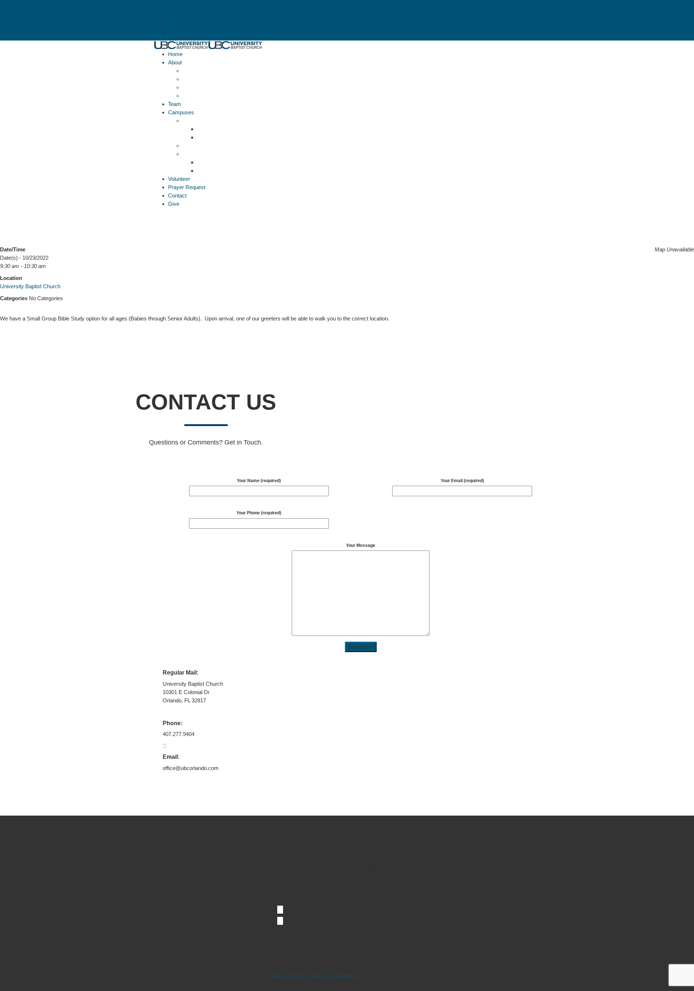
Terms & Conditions (333, 976)
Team (174, 104)
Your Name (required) (259, 480)
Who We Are (197, 96)
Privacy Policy (288, 976)
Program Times (215, 137)
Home (175, 54)
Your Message (360, 545)
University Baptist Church (30, 286)
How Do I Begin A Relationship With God (230, 87)
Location (207, 129)
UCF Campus (199, 154)
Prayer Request (186, 187)
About (175, 62)
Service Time (212, 170)
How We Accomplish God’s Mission (225, 79)
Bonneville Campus (205, 121)
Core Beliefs (197, 71)
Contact (177, 195)
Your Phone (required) (258, 512)
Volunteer (179, 179)
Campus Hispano (203, 146)
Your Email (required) (462, 480)
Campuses (181, 112)
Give (173, 204)
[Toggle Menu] (156, 216)
